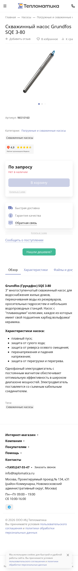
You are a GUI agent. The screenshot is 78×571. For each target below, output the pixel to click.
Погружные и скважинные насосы (43, 130)
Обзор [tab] (13, 270)
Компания (13, 440)
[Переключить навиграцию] (5, 6)
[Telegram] (9, 507)
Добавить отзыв (19, 39)
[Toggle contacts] (73, 6)
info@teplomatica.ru (19, 473)
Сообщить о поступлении (24, 240)
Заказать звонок (45, 467)
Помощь (12, 452)
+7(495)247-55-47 (17, 467)
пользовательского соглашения (27, 561)
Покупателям (16, 446)
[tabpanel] (39, 346)
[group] (39, 78)
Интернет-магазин (20, 434)
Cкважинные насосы (19, 138)
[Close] (68, 555)
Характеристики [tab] (36, 270)
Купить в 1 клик (17, 191)
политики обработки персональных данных (33, 563)
